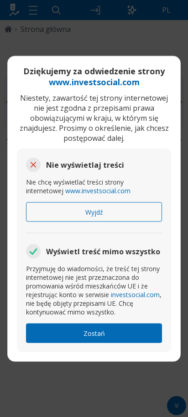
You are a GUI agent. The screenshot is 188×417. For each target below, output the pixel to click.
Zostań (94, 333)
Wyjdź (94, 211)
